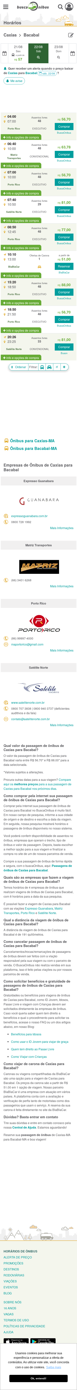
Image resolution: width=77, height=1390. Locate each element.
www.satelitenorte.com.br (27, 702)
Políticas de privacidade (24, 1326)
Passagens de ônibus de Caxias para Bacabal (38, 868)
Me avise (16, 81)
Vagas (9, 1314)
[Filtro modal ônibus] (42, 367)
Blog (8, 1293)
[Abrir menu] (6, 6)
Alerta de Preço (18, 1257)
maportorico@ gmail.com (27, 644)
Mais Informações (61, 528)
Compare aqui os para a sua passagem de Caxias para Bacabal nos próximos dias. (37, 784)
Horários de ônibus (20, 1251)
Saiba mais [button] (53, 1367)
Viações (10, 1281)
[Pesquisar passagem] (60, 6)
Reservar (64, 266)
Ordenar (20, 367)
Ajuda (8, 1332)
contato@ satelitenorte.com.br (30, 719)
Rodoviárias (14, 1275)
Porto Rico (28, 913)
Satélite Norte (47, 913)
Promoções (13, 1263)
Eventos (11, 1287)
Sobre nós (12, 1302)
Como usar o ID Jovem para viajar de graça (39, 1041)
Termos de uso (16, 1320)
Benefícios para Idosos (26, 1034)
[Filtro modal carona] (49, 367)
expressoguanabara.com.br (29, 516)
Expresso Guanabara (39, 908)
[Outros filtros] (65, 367)
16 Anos (10, 1308)
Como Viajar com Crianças (29, 1056)
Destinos (11, 1269)
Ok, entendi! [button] (38, 1378)
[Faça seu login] (69, 6)
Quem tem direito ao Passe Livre (32, 1049)
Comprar (64, 126)
